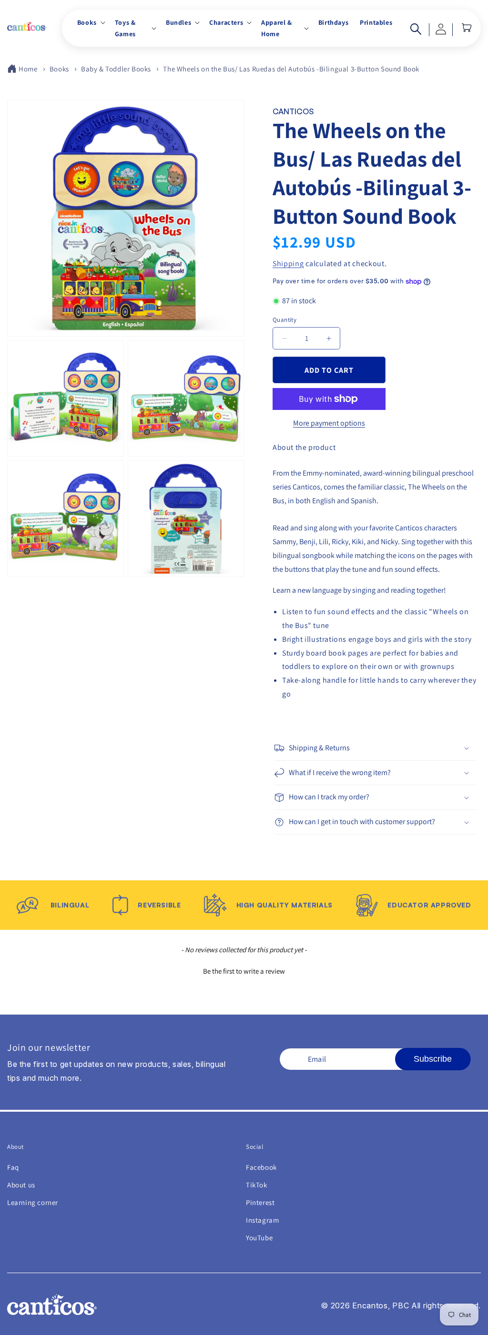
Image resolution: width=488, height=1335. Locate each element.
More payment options (329, 423)
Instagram (262, 1220)
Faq (13, 1167)
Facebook (261, 1167)
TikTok (256, 1184)
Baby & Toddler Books (116, 68)
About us (21, 1184)
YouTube (259, 1237)
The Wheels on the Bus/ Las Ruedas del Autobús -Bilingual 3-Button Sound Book (291, 68)
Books (59, 68)
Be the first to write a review (244, 971)
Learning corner (32, 1202)
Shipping (288, 264)
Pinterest (260, 1202)
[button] (90, 22)
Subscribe (433, 1059)
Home (28, 68)
